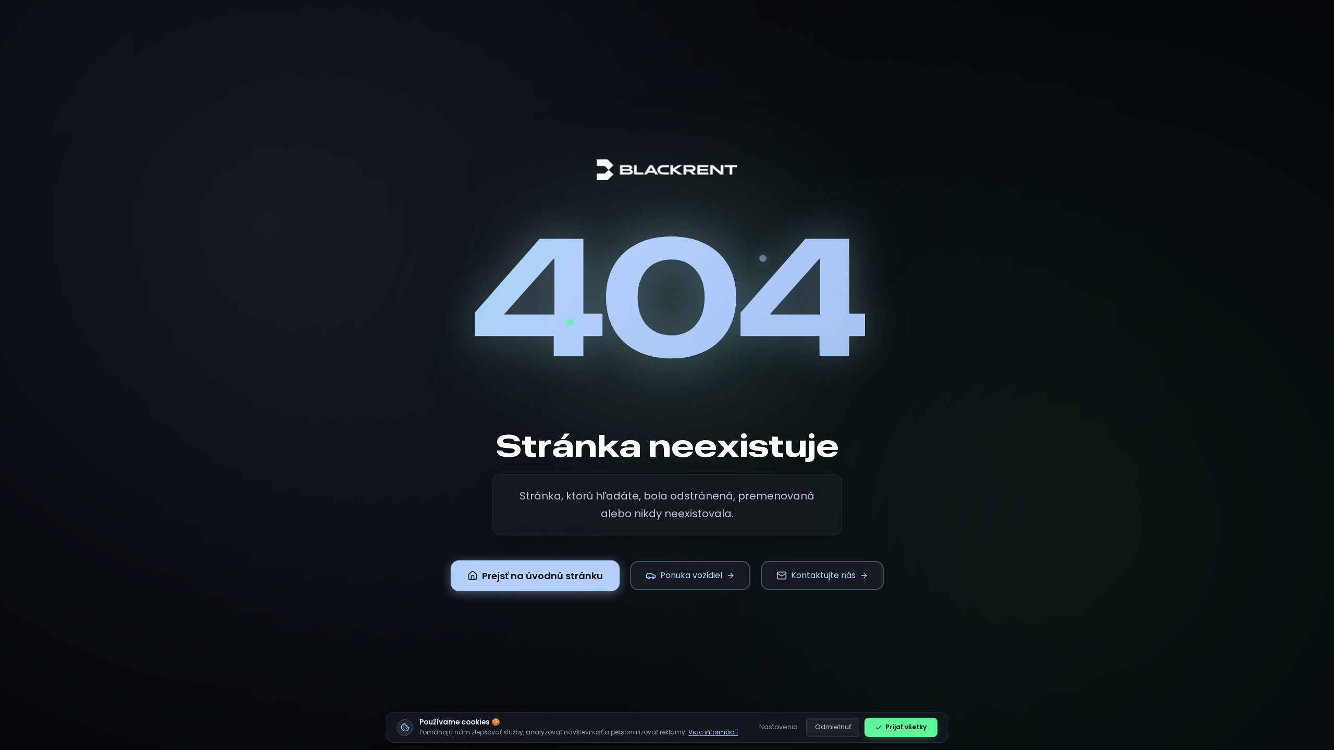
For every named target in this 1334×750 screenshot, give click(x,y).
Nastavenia (778, 726)
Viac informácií (713, 732)
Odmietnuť (833, 726)
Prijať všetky (906, 726)
